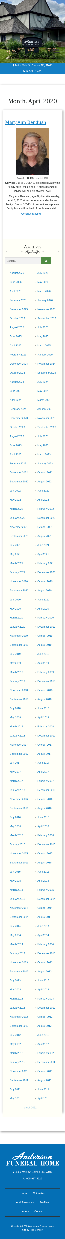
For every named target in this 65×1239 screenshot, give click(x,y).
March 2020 (16, 617)
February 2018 (45, 726)
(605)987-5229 (33, 71)
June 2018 (43, 708)
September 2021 (19, 536)
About (25, 1211)
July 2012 (15, 1035)
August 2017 (44, 753)
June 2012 (43, 1035)
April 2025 (15, 345)
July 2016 (15, 817)
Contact (38, 1211)
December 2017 (46, 735)
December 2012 (46, 1007)
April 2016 (43, 826)
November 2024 (46, 363)
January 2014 (17, 953)
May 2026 (42, 282)
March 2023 (44, 454)
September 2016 (19, 808)
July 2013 (15, 980)
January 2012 (17, 1062)
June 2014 (43, 926)
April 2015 (43, 880)
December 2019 (46, 626)
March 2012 (16, 1053)
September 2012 (19, 1026)
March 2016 (16, 835)
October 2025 (17, 318)
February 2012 (45, 1053)
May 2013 (15, 989)
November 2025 (46, 309)
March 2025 (44, 345)
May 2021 (15, 554)
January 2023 (45, 463)
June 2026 (16, 282)
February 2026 (18, 300)
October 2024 (17, 372)
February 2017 (45, 781)
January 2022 (17, 518)
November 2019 (19, 635)
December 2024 (19, 363)
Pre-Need (44, 1202)
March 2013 (16, 998)
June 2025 (16, 336)
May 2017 (15, 772)
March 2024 (44, 400)
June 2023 (16, 445)
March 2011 (30, 1107)
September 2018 (19, 699)
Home (24, 1193)
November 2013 (19, 962)
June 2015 (43, 871)
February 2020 (45, 617)
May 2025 (42, 336)
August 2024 (17, 382)
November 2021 (19, 527)
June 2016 (43, 817)
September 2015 (19, 862)
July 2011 (15, 1089)
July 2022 (15, 490)
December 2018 (46, 681)
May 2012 (15, 1044)
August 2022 (44, 481)
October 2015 (45, 853)
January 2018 (17, 735)
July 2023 (42, 436)
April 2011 (43, 1098)
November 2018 (19, 690)
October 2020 (45, 581)
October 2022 (45, 472)
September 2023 (46, 427)
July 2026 (42, 273)
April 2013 (43, 989)
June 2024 (16, 391)
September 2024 (46, 372)
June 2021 (43, 545)
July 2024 (42, 382)
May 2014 (15, 935)
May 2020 (15, 608)
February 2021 (45, 563)
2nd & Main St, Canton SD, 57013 (33, 65)
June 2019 (43, 654)
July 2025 (42, 327)
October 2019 (45, 635)
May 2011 (15, 1098)
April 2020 (43, 608)
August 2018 (44, 699)
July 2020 (15, 599)
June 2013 (43, 980)
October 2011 (44, 1071)
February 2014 (45, 944)
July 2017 (15, 762)
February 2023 (18, 463)
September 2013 (19, 971)
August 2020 (44, 590)
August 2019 (44, 645)
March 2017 (16, 781)
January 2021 (17, 572)
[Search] (46, 261)
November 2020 (19, 581)
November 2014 (19, 908)
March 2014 (16, 944)
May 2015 (15, 880)
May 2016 (15, 826)
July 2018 (15, 708)
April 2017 (43, 772)
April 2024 (15, 400)
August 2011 (44, 1080)
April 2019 (43, 663)
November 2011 (19, 1071)
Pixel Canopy (36, 1229)
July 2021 (15, 545)
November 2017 (19, 744)
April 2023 (15, 454)
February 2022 (45, 509)
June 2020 (43, 599)
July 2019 (15, 654)
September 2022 (19, 481)
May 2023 (42, 445)
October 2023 (17, 427)
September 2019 (19, 645)
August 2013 (44, 971)
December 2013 (46, 953)
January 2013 (17, 1007)
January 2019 (17, 681)
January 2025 (45, 354)
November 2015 (19, 853)
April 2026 (15, 291)
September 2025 (46, 318)
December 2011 (46, 1062)
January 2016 (17, 844)
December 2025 (19, 309)
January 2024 (45, 409)
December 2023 (19, 418)
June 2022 (43, 490)
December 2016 (46, 790)
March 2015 (16, 890)
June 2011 (43, 1089)
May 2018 (15, 717)
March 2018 (16, 726)
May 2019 (15, 663)
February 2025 (18, 354)
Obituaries (38, 1193)
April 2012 (43, 1044)
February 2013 (45, 998)
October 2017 (45, 744)
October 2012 (45, 1016)
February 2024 (18, 409)
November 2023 (46, 418)
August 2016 (44, 808)
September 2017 (19, 753)
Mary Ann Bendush (25, 122)
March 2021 (16, 563)
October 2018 (45, 690)
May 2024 (42, 391)
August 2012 (44, 1026)
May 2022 (15, 499)
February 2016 (45, 835)
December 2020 (46, 572)
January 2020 (17, 626)
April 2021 (43, 554)
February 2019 (45, 672)
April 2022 (43, 499)
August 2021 (44, 536)
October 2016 (45, 799)
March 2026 (44, 291)
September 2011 (19, 1080)
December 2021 (46, 518)
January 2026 (45, 300)
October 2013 (45, 962)
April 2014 (43, 935)
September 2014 (19, 917)
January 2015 (17, 899)
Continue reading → (32, 213)
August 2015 (44, 862)
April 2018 (43, 717)
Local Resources (24, 1202)
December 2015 (46, 844)
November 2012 (19, 1016)
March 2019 (16, 672)
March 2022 (16, 509)
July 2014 (15, 926)
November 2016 (19, 799)
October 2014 (45, 908)
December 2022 (19, 472)
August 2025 (17, 327)
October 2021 (45, 527)
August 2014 (44, 917)
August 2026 (17, 273)
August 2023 (17, 436)
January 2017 (17, 790)
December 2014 (46, 899)
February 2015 (45, 890)
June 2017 (43, 762)
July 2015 (15, 871)
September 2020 (19, 590)
